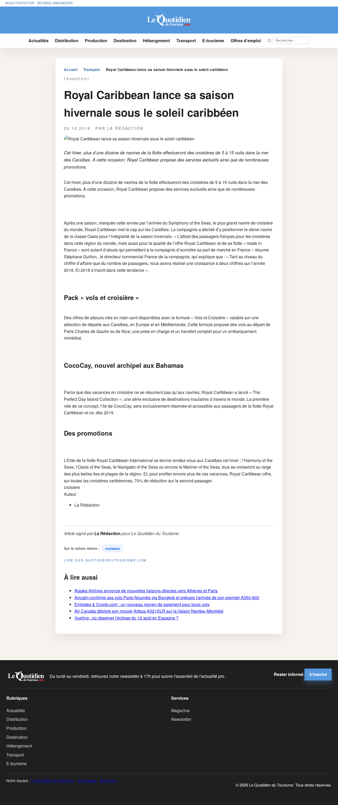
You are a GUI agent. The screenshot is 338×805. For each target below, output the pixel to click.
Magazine (180, 710)
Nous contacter (20, 3)
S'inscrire (318, 674)
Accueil (71, 69)
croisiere (112, 548)
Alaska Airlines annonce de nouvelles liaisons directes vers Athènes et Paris (146, 591)
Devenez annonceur (55, 3)
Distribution (66, 40)
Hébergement (156, 40)
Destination (125, 40)
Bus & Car (108, 780)
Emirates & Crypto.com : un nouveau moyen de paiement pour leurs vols (141, 604)
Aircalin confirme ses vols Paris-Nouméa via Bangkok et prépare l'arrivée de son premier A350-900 (166, 597)
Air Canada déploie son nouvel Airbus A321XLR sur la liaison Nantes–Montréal (148, 611)
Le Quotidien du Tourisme (52, 780)
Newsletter (181, 719)
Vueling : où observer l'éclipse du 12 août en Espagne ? (126, 618)
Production (96, 40)
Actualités (39, 40)
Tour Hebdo (87, 780)
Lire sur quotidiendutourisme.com (105, 560)
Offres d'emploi (246, 40)
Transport (186, 40)
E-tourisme (213, 40)
